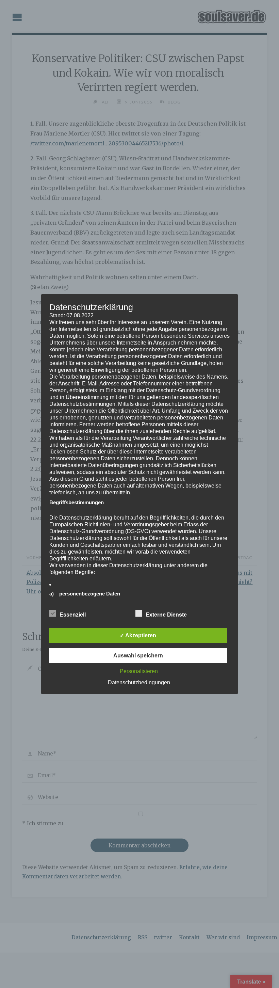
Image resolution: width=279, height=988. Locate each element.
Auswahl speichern (138, 655)
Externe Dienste (166, 614)
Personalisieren (139, 671)
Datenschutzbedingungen (139, 682)
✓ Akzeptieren (138, 635)
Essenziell (73, 614)
